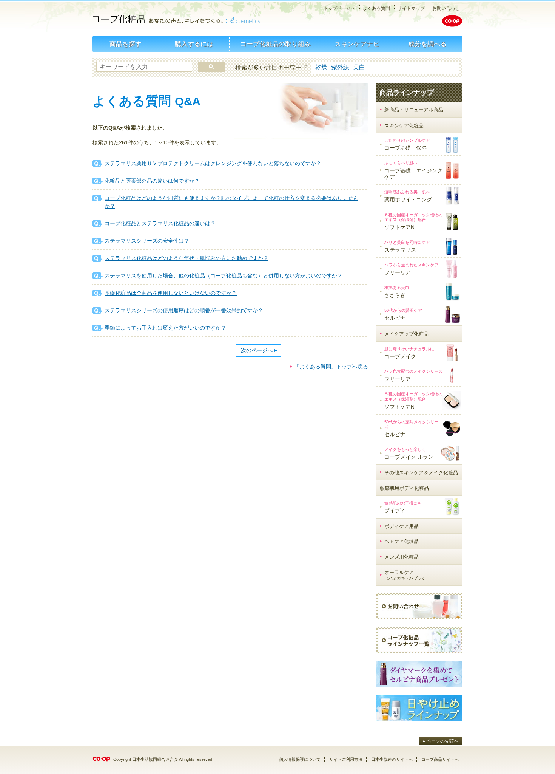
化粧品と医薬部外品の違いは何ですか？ (152, 181)
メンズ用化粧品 (401, 557)
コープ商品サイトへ (440, 759)
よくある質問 (376, 8)
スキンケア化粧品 (404, 125)
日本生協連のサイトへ (392, 759)
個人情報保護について (300, 759)
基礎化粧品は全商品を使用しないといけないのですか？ (171, 293)
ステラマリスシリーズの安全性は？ (147, 241)
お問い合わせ (445, 8)
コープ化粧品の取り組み (275, 44)
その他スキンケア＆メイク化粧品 (421, 472)
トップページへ (339, 8)
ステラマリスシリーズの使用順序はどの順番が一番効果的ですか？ (184, 310)
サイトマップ (411, 8)
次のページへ (257, 350)
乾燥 (321, 67)
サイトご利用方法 (345, 759)
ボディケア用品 (401, 526)
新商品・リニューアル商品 (413, 110)
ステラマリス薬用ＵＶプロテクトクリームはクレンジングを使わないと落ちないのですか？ (213, 163)
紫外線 (340, 67)
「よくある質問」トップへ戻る (331, 367)
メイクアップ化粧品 (406, 334)
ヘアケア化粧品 (401, 541)
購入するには (194, 44)
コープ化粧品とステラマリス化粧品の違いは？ (160, 223)
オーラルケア (407, 575)
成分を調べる (427, 44)
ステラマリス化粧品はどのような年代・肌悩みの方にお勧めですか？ (186, 258)
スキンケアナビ (357, 44)
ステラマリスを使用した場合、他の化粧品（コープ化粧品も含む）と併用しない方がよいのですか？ (223, 275)
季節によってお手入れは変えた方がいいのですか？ (165, 328)
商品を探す (125, 44)
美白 (359, 67)
